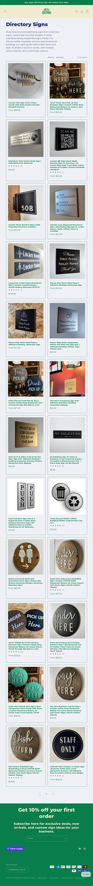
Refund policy (42, 878)
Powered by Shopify (28, 878)
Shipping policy (80, 878)
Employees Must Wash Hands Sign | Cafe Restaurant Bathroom (25, 162)
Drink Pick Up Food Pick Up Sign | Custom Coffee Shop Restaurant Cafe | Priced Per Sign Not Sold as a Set (25, 403)
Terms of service (67, 878)
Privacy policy (54, 878)
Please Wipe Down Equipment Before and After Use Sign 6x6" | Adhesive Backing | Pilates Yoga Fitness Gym (65, 346)
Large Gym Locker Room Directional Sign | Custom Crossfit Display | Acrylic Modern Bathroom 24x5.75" (25, 285)
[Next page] (53, 794)
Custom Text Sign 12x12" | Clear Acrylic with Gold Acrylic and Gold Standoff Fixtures (24, 105)
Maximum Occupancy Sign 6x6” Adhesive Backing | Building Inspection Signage (64, 403)
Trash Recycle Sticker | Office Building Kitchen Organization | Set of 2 (66, 521)
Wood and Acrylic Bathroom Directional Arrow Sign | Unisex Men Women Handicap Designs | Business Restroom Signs (26, 582)
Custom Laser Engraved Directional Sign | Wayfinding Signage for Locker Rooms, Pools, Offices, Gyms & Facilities (67, 228)
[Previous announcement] (4, 2)
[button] (5, 11)
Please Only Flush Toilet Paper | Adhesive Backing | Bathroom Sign (66, 284)
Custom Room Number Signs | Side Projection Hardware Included (24, 226)
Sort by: (51, 57)
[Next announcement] (88, 2)
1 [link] (40, 794)
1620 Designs (16, 878)
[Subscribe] (65, 838)
